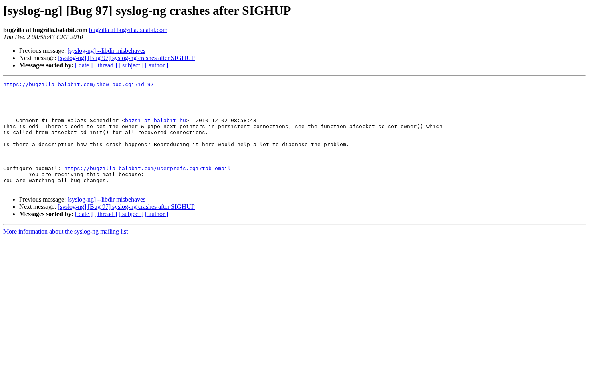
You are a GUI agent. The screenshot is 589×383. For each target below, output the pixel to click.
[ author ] (156, 65)
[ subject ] (131, 65)
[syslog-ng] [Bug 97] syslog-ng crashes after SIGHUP (126, 57)
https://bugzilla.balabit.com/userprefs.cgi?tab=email (147, 168)
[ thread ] (105, 65)
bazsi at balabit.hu (155, 120)
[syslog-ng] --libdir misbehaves (106, 50)
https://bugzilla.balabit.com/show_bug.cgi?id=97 (78, 84)
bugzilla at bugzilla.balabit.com (128, 29)
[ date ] (84, 65)
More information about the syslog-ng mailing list (65, 231)
